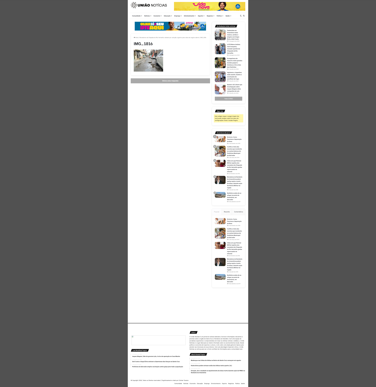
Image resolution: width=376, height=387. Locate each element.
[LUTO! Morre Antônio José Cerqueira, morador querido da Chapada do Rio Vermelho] (220, 48)
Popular (216, 212)
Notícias (147, 16)
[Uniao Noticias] (149, 5)
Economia (157, 16)
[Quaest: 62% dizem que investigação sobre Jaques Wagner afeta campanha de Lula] (220, 89)
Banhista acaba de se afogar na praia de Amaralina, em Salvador (234, 196)
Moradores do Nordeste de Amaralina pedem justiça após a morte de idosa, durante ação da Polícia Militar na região (234, 182)
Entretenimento (189, 16)
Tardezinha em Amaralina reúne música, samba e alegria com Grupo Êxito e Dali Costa (233, 34)
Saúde (228, 16)
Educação (167, 16)
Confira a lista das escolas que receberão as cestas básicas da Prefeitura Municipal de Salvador (234, 151)
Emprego (177, 16)
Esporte (200, 16)
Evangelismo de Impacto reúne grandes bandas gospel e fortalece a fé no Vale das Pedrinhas (234, 62)
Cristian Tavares (183, 380)
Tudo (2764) (228, 98)
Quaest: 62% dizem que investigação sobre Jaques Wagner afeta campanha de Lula (234, 87)
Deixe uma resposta (170, 81)
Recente (227, 212)
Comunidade (136, 16)
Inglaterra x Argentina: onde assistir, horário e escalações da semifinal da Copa (234, 75)
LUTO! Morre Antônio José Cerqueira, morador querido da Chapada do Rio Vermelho (233, 48)
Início (136, 37)
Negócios (210, 16)
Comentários (238, 212)
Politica (219, 16)
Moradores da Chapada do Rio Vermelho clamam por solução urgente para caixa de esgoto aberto (169, 37)
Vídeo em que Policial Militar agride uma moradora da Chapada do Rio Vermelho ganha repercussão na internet (234, 166)
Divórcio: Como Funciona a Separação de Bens (234, 139)
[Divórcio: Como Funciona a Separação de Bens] (220, 139)
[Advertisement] (228, 304)
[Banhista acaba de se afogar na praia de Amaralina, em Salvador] (220, 195)
